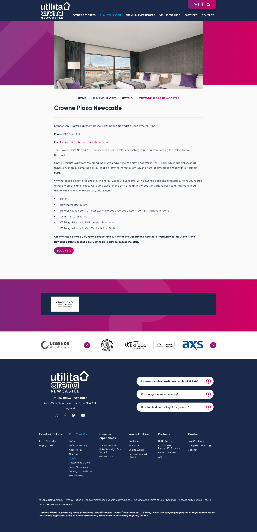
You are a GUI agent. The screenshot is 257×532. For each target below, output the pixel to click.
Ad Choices (140, 499)
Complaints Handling (199, 445)
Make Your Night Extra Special (110, 451)
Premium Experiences (140, 15)
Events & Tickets (83, 15)
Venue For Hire (169, 15)
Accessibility (75, 449)
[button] (87, 345)
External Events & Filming (137, 455)
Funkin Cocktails (167, 452)
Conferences (135, 441)
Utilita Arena (55, 10)
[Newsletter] (196, 4)
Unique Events (136, 449)
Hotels (127, 98)
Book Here (64, 250)
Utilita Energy (165, 441)
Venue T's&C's (203, 499)
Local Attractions (78, 467)
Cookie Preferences (94, 499)
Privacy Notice (73, 499)
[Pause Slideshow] (199, 24)
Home (82, 98)
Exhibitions (134, 445)
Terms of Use (157, 499)
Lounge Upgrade (108, 445)
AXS (160, 456)
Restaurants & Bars (79, 462)
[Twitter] (73, 415)
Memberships (106, 456)
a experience (55, 504)
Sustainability (76, 475)
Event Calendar (47, 441)
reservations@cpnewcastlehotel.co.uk (85, 142)
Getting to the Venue (80, 471)
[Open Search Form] (208, 4)
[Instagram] (56, 415)
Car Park (73, 454)
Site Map (171, 499)
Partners (190, 15)
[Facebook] (65, 415)
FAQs (72, 441)
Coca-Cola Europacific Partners (169, 447)
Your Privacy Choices (120, 499)
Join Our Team (196, 441)
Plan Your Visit (110, 15)
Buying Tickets (47, 445)
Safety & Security (78, 445)
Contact (208, 15)
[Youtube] (83, 415)
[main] (128, 176)
